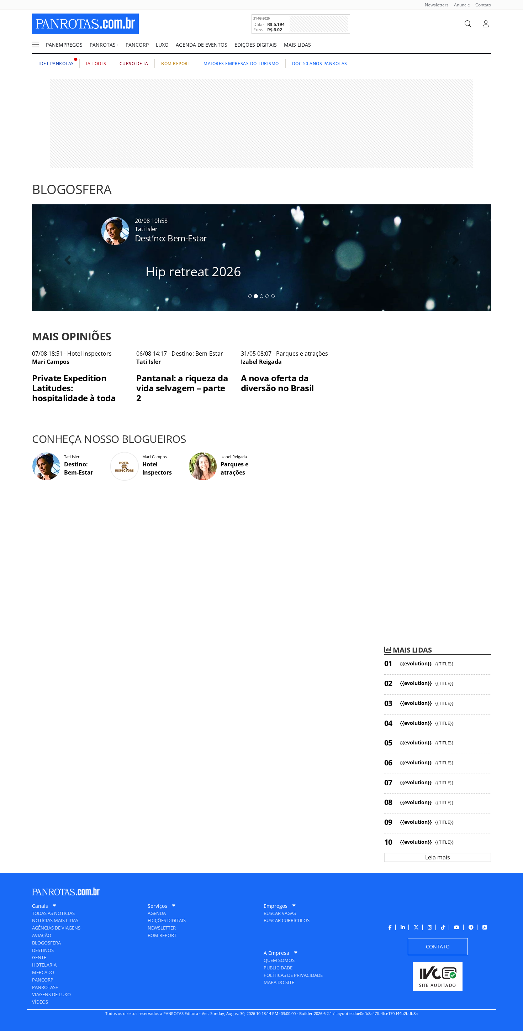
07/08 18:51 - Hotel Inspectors (74, 376)
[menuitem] (434, 5)
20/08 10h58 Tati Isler (188, 248)
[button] (66, 257)
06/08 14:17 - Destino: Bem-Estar (182, 376)
